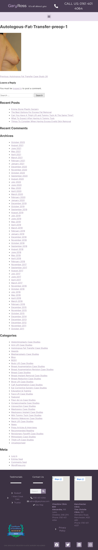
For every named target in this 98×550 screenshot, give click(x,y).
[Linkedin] (79, 544)
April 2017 (16, 280)
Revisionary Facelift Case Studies (27, 433)
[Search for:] (17, 95)
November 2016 (19, 286)
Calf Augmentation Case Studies (27, 384)
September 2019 (19, 209)
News (14, 424)
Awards (14, 351)
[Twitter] (67, 544)
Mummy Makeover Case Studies (26, 418)
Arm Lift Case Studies (21, 345)
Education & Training (21, 391)
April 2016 (16, 298)
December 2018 (19, 237)
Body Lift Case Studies (22, 363)
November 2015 (19, 310)
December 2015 (19, 307)
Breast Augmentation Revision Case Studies (32, 369)
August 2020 (17, 179)
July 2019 (16, 215)
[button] (49, 16)
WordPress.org (18, 465)
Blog (13, 357)
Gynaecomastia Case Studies (25, 403)
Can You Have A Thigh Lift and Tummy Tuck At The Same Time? (42, 115)
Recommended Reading (22, 430)
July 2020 (16, 182)
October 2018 (17, 243)
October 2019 (17, 206)
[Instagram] (90, 544)
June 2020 (16, 185)
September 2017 (19, 267)
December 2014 (19, 316)
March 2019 (17, 228)
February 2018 (18, 261)
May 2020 (16, 188)
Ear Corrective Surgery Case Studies (29, 387)
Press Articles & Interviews (24, 427)
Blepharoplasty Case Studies (25, 354)
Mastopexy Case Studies (23, 409)
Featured (15, 397)
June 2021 (16, 148)
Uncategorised (18, 443)
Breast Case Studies (21, 372)
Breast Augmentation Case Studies (28, 366)
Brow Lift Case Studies (22, 381)
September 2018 (19, 246)
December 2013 (19, 319)
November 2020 (19, 169)
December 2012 (19, 322)
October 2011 (17, 328)
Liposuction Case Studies (23, 406)
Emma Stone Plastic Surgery (25, 109)
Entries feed (17, 459)
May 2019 (16, 221)
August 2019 (17, 212)
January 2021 (17, 163)
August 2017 (17, 270)
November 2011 (18, 325)
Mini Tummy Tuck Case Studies (26, 415)
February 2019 (18, 231)
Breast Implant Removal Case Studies (29, 375)
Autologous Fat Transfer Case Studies (29, 348)
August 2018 (17, 249)
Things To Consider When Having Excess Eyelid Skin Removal (41, 121)
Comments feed (19, 462)
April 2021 (16, 154)
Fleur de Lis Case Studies (23, 400)
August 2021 (17, 145)
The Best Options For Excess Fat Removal (31, 112)
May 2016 (16, 295)
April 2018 (16, 258)
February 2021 (18, 160)
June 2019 (16, 218)
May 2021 (16, 151)
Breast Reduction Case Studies (26, 378)
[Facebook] (56, 544)
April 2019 (16, 224)
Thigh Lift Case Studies (22, 439)
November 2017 (19, 264)
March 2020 (17, 194)
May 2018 (16, 255)
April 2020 (16, 191)
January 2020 (18, 200)
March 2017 (16, 283)
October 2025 (18, 142)
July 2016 (16, 292)
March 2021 (17, 157)
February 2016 (18, 304)
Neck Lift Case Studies (22, 421)
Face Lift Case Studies (22, 394)
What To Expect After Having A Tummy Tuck (32, 118)
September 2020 (19, 176)
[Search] (43, 491)
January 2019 (17, 234)
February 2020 (18, 197)
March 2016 (17, 301)
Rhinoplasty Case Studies (23, 436)
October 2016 (17, 289)
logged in (17, 88)
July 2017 (15, 273)
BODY (14, 360)
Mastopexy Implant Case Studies (27, 412)
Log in (14, 456)
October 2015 (17, 313)
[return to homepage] (27, 6)
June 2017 (16, 276)
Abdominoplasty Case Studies (25, 342)
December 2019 (19, 203)
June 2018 (16, 252)
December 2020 (19, 166)
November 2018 (19, 240)
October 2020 (18, 173)
